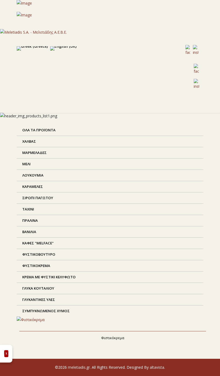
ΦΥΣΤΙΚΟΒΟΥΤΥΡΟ (38, 254)
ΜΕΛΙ (26, 163)
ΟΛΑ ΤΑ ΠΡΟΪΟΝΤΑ (38, 130)
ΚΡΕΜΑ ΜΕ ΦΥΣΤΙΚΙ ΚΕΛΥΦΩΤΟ (48, 277)
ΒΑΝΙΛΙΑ (28, 231)
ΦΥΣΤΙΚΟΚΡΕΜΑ (35, 265)
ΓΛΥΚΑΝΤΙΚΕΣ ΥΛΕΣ (38, 299)
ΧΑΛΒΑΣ (28, 141)
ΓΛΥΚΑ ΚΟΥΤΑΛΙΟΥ (37, 288)
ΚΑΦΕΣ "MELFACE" (37, 243)
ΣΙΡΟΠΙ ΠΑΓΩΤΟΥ (37, 197)
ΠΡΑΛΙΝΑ (29, 220)
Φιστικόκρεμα (112, 337)
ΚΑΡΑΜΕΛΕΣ (32, 186)
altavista (157, 367)
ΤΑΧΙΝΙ (27, 209)
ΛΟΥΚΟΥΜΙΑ (32, 175)
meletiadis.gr (79, 367)
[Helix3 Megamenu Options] (137, 105)
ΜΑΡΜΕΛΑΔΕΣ (34, 152)
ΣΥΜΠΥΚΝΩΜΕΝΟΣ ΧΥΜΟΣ (45, 310)
